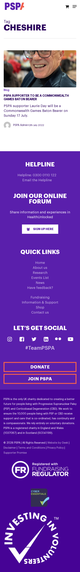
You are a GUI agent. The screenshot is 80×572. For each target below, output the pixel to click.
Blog (6, 90)
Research (40, 272)
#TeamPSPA (40, 348)
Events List (40, 277)
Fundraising (40, 297)
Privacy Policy (55, 448)
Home (40, 262)
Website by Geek (57, 443)
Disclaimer (10, 448)
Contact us (40, 312)
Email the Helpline (37, 180)
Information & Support (40, 302)
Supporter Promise (15, 453)
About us (40, 267)
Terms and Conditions (31, 448)
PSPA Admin (20, 125)
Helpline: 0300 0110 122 (36, 175)
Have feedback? (40, 287)
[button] (40, 229)
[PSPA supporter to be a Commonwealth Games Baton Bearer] (40, 68)
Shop (40, 307)
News (40, 282)
